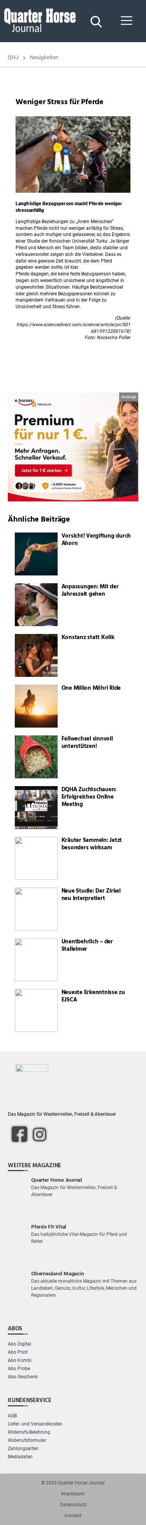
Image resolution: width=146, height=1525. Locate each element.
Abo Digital (19, 1344)
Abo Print (18, 1352)
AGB (12, 1415)
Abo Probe (19, 1368)
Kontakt (73, 1515)
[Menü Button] (126, 21)
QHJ (13, 57)
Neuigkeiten (44, 57)
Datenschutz (73, 1504)
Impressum (73, 1494)
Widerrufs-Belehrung (29, 1432)
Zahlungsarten (23, 1448)
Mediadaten (20, 1456)
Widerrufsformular (27, 1440)
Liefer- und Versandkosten (35, 1424)
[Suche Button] (95, 21)
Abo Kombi (20, 1360)
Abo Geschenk (23, 1376)
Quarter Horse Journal (81, 1483)
